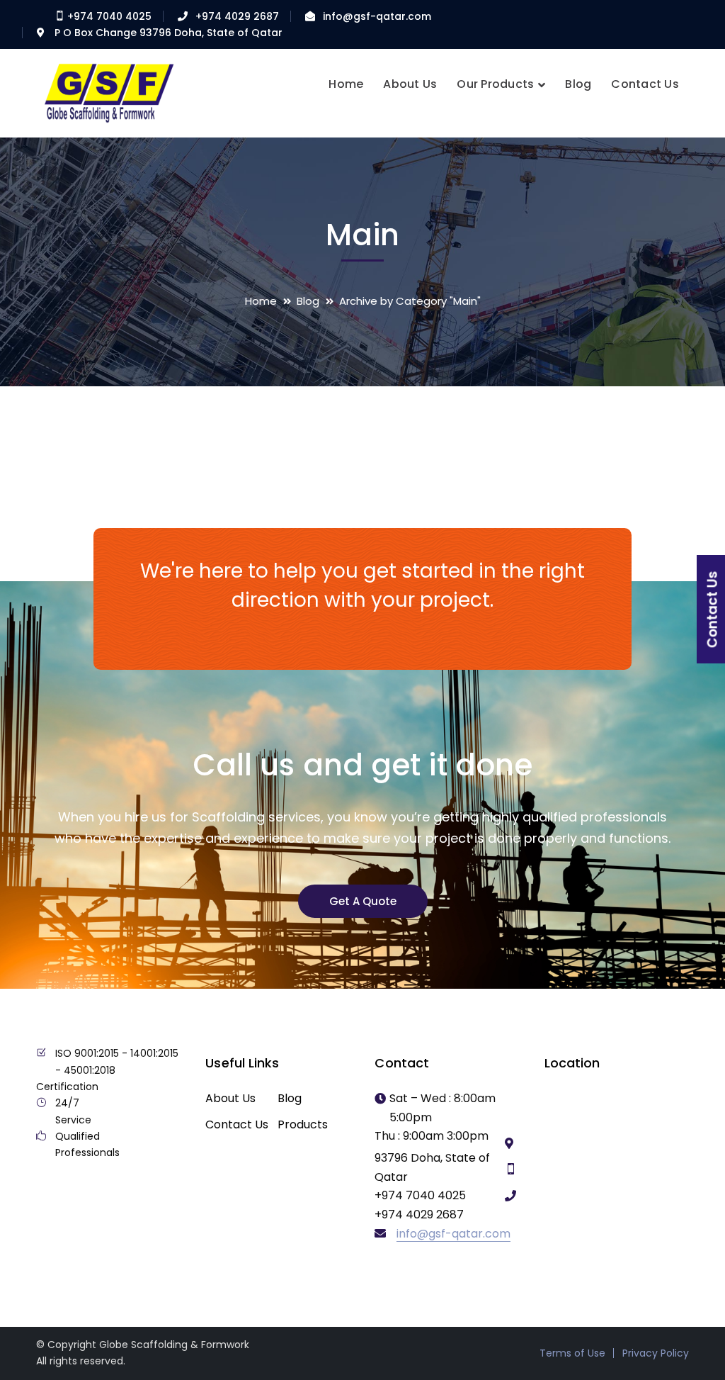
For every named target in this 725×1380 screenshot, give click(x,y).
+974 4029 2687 (237, 16)
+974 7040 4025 (108, 16)
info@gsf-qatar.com (377, 16)
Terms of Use (572, 1353)
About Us (230, 1098)
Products (303, 1124)
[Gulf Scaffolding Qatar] (107, 92)
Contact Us (236, 1124)
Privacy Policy (655, 1353)
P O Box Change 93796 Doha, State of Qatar (168, 33)
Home (261, 300)
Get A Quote (362, 901)
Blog (308, 300)
